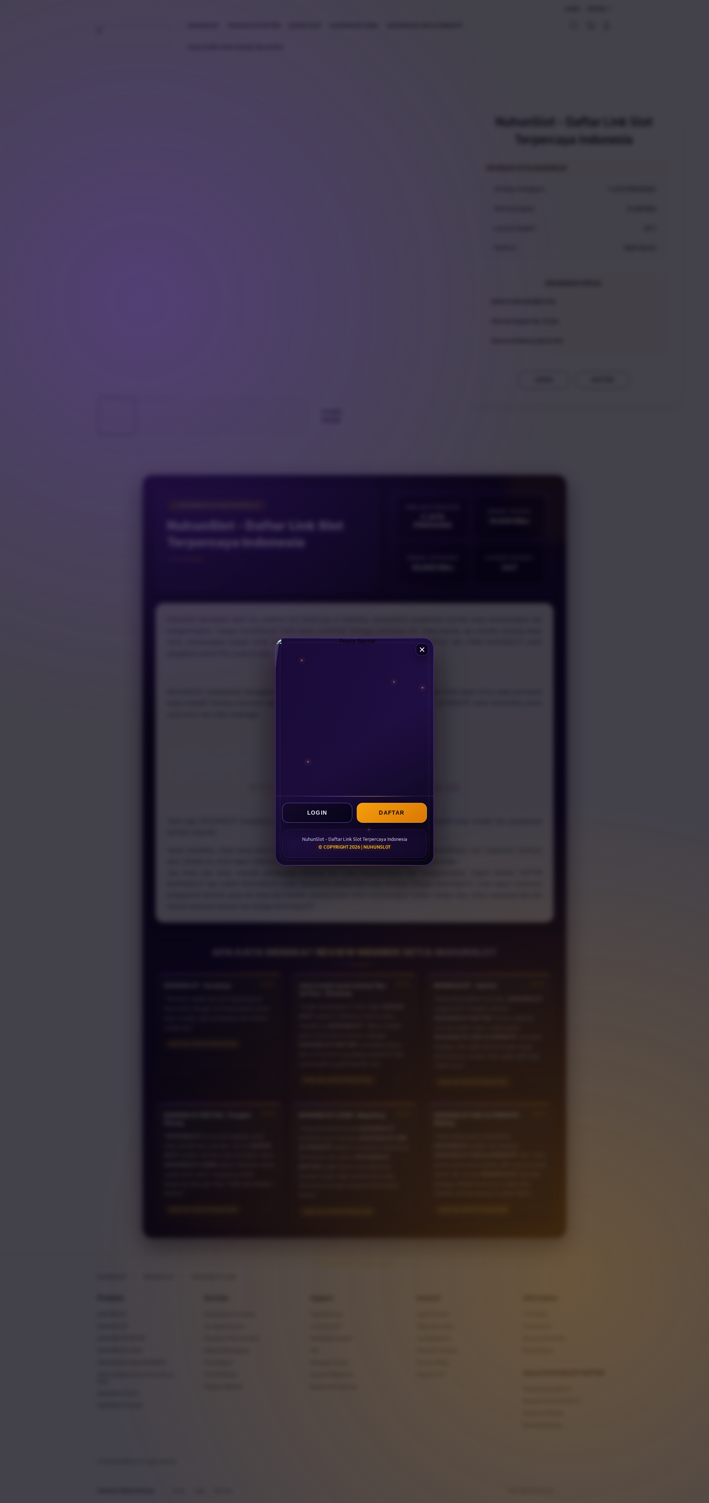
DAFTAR (391, 812)
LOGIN (317, 812)
